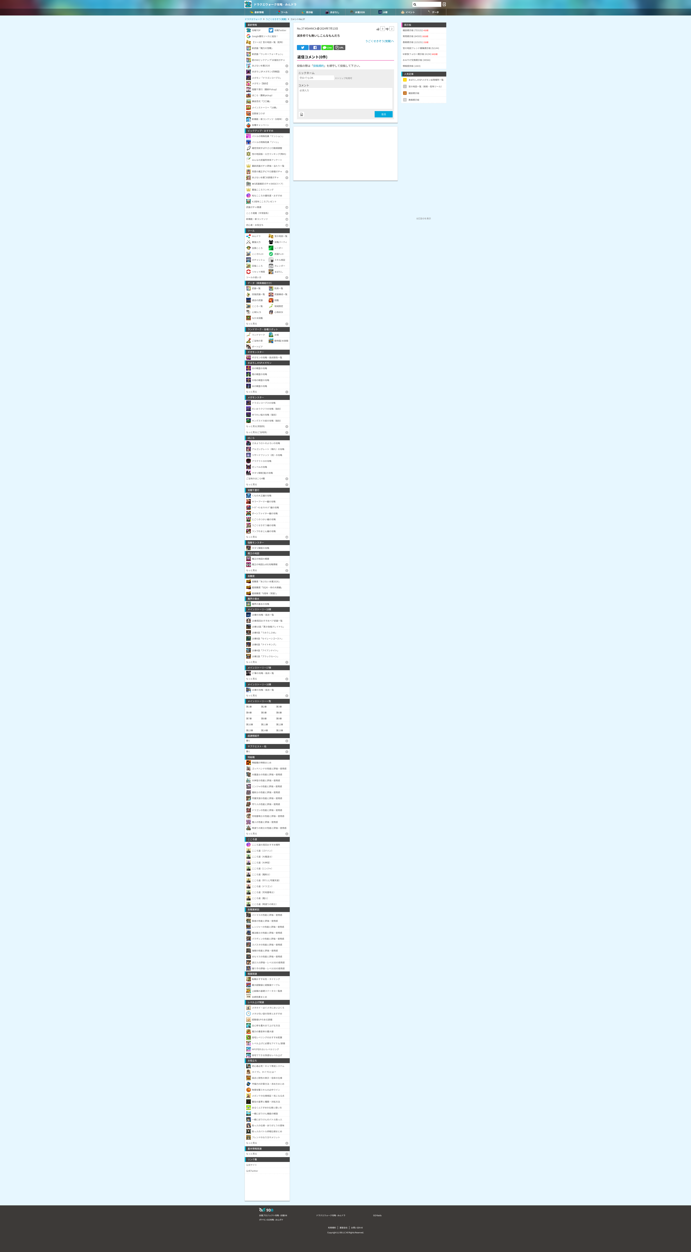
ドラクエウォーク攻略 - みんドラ (275, 4)
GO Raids (377, 1215)
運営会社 (343, 1227)
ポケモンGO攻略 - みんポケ (271, 1219)
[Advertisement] (345, 152)
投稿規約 (318, 66)
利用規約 (332, 1227)
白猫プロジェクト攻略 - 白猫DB (273, 1215)
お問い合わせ (357, 1227)
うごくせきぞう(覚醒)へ (379, 41)
